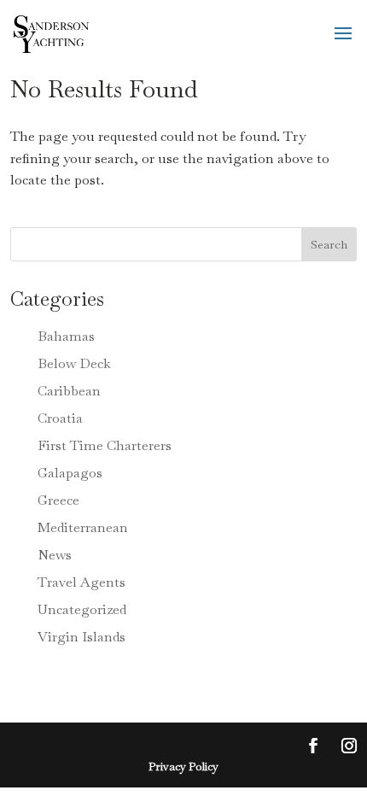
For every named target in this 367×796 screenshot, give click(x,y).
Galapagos (70, 473)
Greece (58, 500)
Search (329, 244)
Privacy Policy (183, 766)
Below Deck (74, 363)
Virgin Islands (81, 637)
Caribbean (69, 391)
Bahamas (66, 336)
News (55, 555)
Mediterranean (83, 527)
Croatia (60, 418)
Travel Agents (81, 582)
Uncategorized (82, 609)
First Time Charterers (105, 445)
